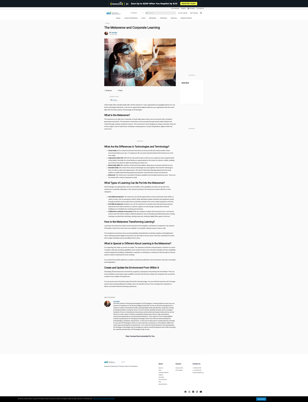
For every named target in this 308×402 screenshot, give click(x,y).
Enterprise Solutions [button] (186, 18)
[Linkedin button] (193, 391)
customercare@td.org (198, 372)
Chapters (160, 375)
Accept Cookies (261, 399)
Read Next (185, 83)
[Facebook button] (185, 391)
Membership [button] (152, 18)
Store (159, 381)
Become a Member (183, 13)
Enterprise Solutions (163, 372)
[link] (175, 8)
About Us (160, 368)
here (145, 281)
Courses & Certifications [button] (131, 18)
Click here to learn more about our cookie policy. (104, 398)
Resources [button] (174, 18)
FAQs (159, 370)
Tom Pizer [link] (114, 32)
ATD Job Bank (178, 370)
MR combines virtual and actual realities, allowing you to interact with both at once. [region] (140, 165)
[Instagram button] (197, 391)
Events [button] (143, 18)
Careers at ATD (179, 368)
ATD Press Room (162, 379)
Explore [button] (118, 18)
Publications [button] (163, 18)
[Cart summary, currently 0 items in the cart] (201, 13)
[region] (154, 399)
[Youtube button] (200, 391)
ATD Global (161, 377)
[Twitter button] (189, 391)
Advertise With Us (162, 384)
